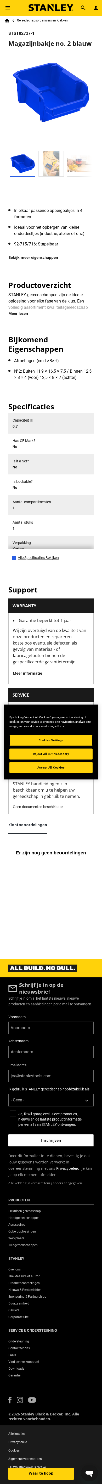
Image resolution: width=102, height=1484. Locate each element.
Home (7, 20)
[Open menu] (8, 8)
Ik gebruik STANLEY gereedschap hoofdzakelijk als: (49, 1089)
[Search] (83, 8)
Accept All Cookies (51, 767)
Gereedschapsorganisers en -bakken (42, 20)
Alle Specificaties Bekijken (38, 558)
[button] (10, 1400)
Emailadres (17, 1065)
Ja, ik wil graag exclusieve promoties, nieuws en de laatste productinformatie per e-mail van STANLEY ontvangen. (50, 1119)
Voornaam (17, 1017)
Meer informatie (27, 673)
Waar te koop (41, 1473)
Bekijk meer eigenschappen (33, 257)
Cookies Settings (51, 740)
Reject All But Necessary (51, 753)
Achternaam (18, 1041)
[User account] (95, 8)
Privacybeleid (68, 1168)
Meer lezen (18, 313)
